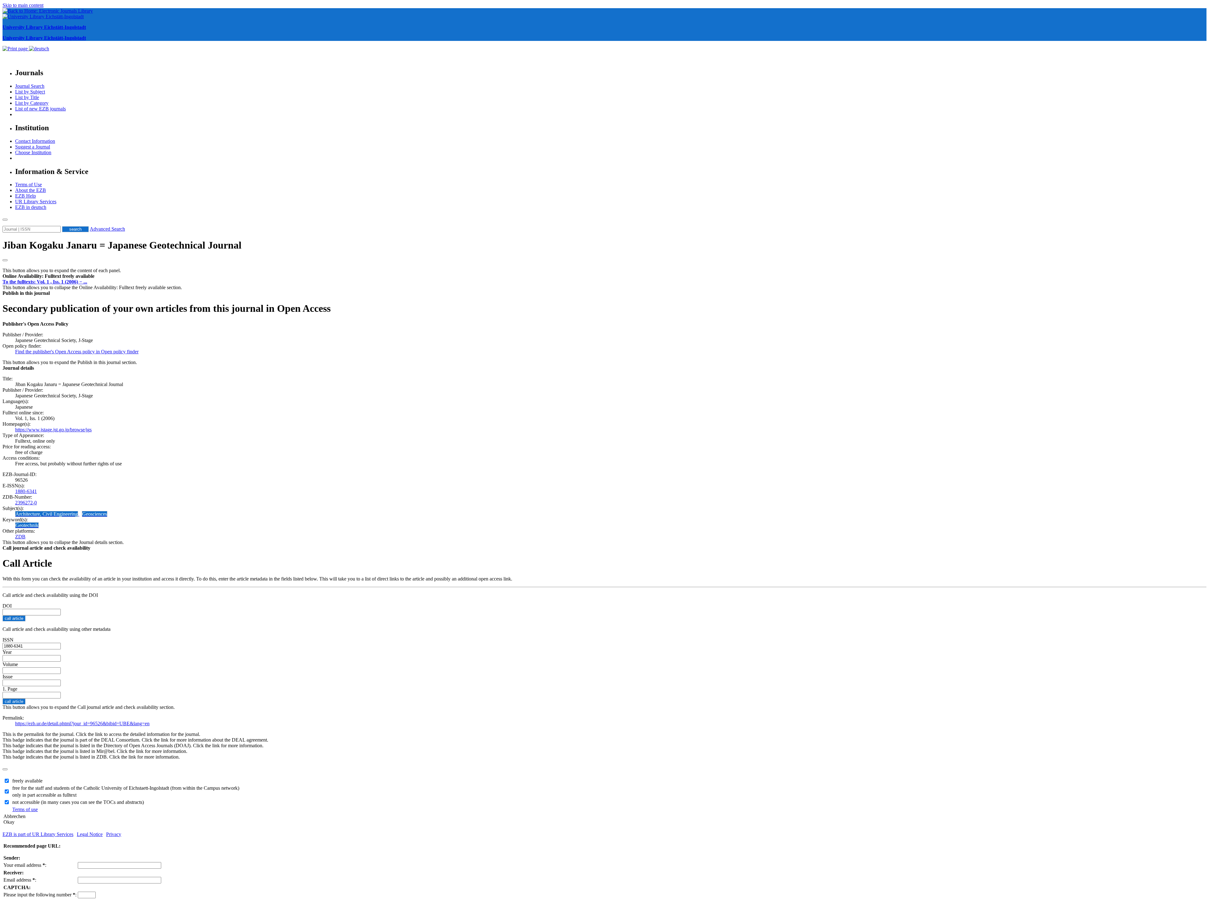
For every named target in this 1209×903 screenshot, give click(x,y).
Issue (8, 676)
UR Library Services (35, 201)
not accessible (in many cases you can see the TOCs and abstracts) (78, 802)
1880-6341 (26, 491)
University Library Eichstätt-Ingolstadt (44, 27)
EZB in (30, 207)
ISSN (8, 639)
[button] (48, 276)
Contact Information (35, 141)
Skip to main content (23, 5)
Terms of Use (28, 184)
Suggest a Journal (32, 146)
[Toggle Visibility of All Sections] (5, 260)
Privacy (113, 834)
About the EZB (30, 190)
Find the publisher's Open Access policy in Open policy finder (77, 351)
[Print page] (16, 48)
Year (7, 652)
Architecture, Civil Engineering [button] (46, 514)
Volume (10, 664)
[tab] (604, 276)
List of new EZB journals (40, 108)
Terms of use (25, 809)
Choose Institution (33, 152)
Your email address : (24, 865)
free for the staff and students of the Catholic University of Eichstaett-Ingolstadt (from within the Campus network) (125, 788)
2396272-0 (26, 502)
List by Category (31, 103)
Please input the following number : (40, 894)
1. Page (10, 689)
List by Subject (30, 91)
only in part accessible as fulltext (44, 795)
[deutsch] (39, 48)
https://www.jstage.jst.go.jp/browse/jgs (53, 429)
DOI (7, 606)
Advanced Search (107, 229)
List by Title (27, 97)
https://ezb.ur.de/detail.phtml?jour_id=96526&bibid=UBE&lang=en (82, 723)
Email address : (19, 880)
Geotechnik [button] (26, 525)
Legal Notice (90, 834)
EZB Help (25, 196)
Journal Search (29, 86)
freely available (27, 780)
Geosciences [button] (94, 514)
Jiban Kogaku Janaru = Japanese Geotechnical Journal (122, 245)
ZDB (20, 536)
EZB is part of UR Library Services (38, 834)
